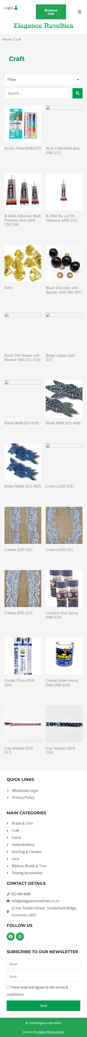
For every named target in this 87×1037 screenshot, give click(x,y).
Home (6, 39)
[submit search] (77, 93)
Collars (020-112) (18, 613)
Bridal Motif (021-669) (63, 423)
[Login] (16, 8)
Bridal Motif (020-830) (21, 423)
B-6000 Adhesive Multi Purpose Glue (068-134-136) (22, 220)
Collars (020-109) (60, 486)
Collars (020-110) (18, 550)
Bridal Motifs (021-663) (22, 486)
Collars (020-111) (59, 550)
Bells (8, 288)
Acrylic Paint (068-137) (22, 148)
